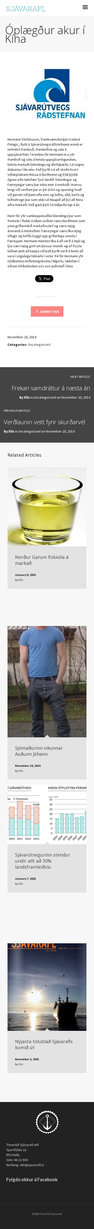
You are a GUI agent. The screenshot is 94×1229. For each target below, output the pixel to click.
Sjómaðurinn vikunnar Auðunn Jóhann (39, 751)
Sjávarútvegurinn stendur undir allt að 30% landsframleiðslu (42, 861)
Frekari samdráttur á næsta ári (51, 388)
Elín (27, 397)
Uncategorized (39, 344)
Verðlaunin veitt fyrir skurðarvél (44, 422)
